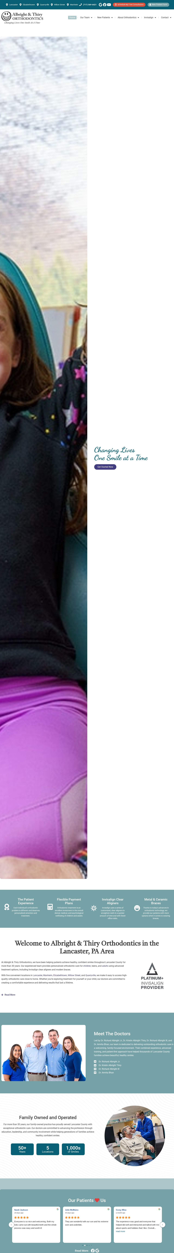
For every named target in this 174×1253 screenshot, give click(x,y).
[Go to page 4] (91, 1245)
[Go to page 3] (89, 1245)
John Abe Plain (72, 1210)
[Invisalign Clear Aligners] (94, 908)
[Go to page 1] (84, 1245)
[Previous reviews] (11, 1224)
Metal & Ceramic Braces (155, 901)
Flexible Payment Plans (69, 901)
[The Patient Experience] (7, 907)
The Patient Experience (26, 901)
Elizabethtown (60, 975)
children (87, 966)
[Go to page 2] (87, 1245)
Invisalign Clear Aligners (112, 901)
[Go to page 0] (82, 1245)
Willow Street (74, 975)
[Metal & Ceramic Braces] (137, 908)
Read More (10, 994)
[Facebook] (104, 4)
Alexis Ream (20, 1210)
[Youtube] (109, 4)
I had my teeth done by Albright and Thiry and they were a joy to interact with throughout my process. (85, 1224)
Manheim (47, 975)
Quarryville (91, 975)
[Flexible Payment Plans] (50, 907)
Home (72, 17)
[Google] (100, 4)
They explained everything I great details (134, 1221)
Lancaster (37, 975)
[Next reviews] (162, 1224)
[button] (87, 995)
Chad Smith (121, 1210)
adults (105, 966)
